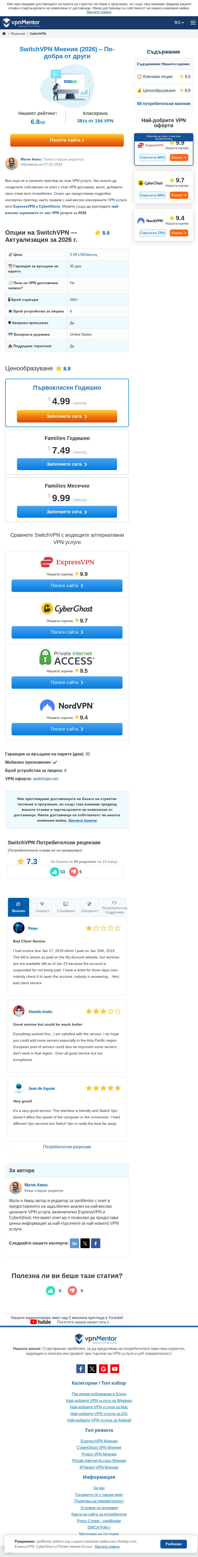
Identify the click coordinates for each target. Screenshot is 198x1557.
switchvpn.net (45, 779)
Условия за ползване (99, 1507)
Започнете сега (65, 416)
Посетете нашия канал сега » (83, 1322)
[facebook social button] (80, 1368)
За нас (99, 1488)
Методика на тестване (99, 1534)
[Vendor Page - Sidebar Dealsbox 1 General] (164, 149)
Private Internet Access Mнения (99, 1460)
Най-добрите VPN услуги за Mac (99, 1407)
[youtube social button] (114, 1368)
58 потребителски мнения (163, 103)
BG (178, 22)
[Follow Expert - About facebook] (95, 1243)
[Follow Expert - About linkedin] (74, 1243)
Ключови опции (157, 76)
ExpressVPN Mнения (99, 1441)
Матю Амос (31, 159)
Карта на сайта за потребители (99, 1514)
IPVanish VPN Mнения (99, 1467)
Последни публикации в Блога (99, 1394)
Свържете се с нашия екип (99, 1494)
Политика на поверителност (99, 1501)
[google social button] (103, 1368)
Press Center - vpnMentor (99, 1521)
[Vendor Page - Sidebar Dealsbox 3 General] (164, 225)
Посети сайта (66, 140)
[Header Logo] (21, 23)
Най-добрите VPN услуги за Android (99, 1420)
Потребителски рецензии (67, 1147)
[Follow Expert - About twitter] (85, 1243)
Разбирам (174, 1544)
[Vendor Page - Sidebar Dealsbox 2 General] (164, 187)
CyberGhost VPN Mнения (99, 1447)
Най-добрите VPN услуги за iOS (99, 1413)
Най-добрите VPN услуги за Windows (99, 1400)
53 (62, 872)
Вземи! (177, 157)
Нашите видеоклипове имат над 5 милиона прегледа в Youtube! (67, 1317)
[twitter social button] (92, 1368)
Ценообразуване (159, 90)
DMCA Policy (99, 1527)
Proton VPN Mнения (99, 1454)
